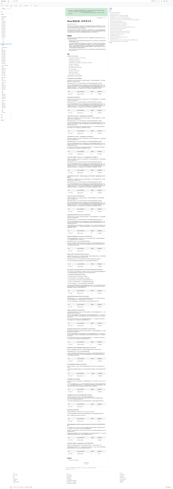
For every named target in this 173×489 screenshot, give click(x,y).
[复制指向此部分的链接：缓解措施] (72, 35)
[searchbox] (6, 8)
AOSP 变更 (70, 13)
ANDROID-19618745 (80, 406)
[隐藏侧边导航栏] (11, 487)
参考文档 (35, 5)
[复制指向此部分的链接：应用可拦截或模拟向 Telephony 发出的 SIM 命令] (88, 364)
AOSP (68, 17)
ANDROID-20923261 (80, 133)
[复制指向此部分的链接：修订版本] (72, 458)
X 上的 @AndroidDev (69, 476)
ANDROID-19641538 (80, 233)
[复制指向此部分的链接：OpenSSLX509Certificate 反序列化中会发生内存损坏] (90, 296)
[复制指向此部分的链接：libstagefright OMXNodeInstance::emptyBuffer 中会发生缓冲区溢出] (96, 329)
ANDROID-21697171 (79, 375)
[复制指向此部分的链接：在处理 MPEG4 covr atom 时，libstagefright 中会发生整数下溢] (94, 136)
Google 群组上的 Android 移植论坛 (71, 483)
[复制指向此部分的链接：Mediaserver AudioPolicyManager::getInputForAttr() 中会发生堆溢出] (97, 347)
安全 (11, 5)
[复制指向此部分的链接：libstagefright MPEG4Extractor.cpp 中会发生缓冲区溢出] (91, 214)
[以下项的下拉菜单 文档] (10, 1)
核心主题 (15, 5)
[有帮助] (103, 18)
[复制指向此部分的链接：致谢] (70, 54)
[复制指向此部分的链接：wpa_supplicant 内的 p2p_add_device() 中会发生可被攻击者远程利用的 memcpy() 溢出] (104, 269)
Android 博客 (68, 477)
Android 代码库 (15, 474)
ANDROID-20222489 (80, 325)
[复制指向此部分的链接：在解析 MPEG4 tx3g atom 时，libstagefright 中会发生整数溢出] (94, 116)
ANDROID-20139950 (80, 112)
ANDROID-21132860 (80, 211)
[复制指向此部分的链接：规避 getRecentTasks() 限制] (80, 409)
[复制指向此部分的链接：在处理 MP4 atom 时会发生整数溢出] (83, 78)
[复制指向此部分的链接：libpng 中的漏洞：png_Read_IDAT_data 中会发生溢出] (90, 254)
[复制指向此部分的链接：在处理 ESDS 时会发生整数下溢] (81, 97)
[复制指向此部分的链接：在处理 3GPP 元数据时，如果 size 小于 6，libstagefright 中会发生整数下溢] (99, 157)
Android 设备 (26, 5)
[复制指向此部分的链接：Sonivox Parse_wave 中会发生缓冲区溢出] (85, 196)
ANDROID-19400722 (80, 250)
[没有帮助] (105, 18)
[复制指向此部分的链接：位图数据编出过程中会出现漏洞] (81, 379)
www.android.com (122, 477)
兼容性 (20, 5)
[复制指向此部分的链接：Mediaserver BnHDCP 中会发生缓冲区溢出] (86, 310)
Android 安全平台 (75, 37)
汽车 (31, 5)
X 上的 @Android (68, 474)
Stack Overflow (78, 415)
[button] (5, 14)
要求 (13, 476)
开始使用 (7, 5)
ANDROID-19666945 (80, 391)
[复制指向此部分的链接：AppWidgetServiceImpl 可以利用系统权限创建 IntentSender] (93, 395)
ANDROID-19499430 (80, 266)
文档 (1, 3)
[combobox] (155, 1)
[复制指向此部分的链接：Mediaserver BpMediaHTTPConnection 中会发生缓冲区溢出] (93, 236)
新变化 (2, 5)
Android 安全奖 (77, 75)
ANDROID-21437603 (80, 306)
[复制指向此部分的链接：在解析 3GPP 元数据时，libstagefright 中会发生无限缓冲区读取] (94, 443)
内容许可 (74, 467)
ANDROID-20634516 (80, 344)
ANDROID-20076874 (80, 293)
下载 (13, 477)
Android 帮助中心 (122, 474)
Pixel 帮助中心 (122, 476)
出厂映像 (14, 480)
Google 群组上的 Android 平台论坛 (71, 480)
